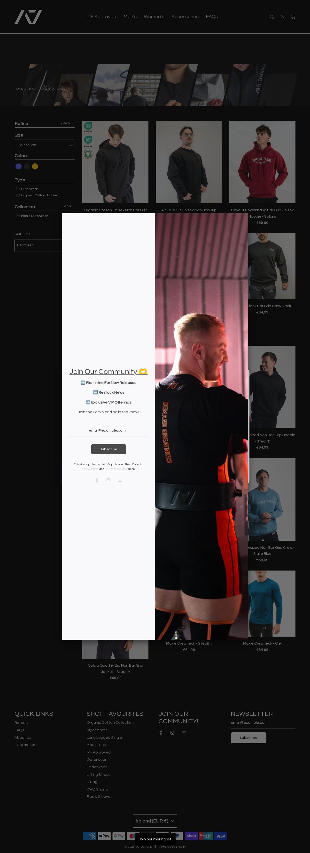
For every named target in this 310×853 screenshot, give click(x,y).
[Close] (239, 221)
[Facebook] (97, 480)
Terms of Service (116, 469)
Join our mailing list (155, 839)
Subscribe (108, 449)
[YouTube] (120, 480)
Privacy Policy (90, 469)
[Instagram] (108, 480)
